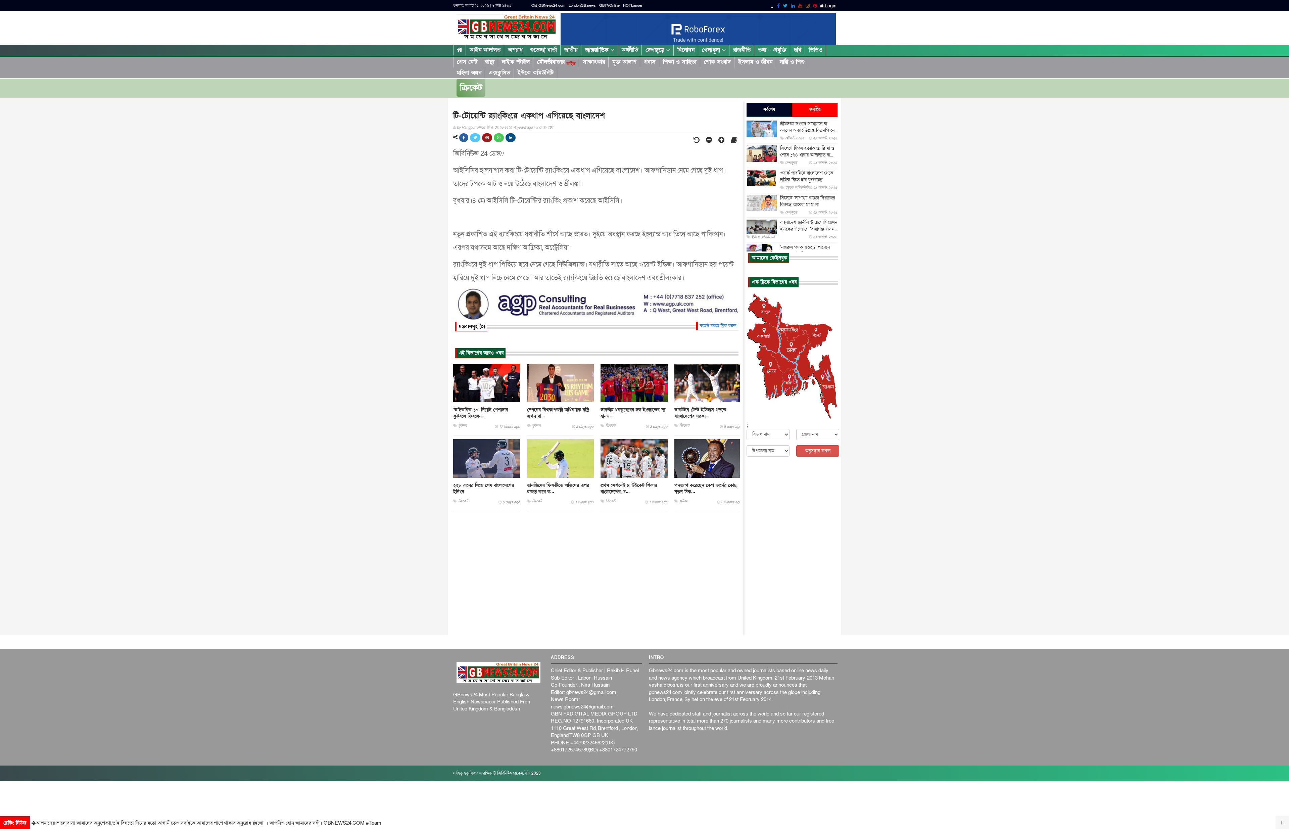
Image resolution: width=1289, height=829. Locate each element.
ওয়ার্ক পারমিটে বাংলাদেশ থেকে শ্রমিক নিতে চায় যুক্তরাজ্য (806, 176)
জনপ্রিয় (815, 109)
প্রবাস (650, 62)
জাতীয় (571, 50)
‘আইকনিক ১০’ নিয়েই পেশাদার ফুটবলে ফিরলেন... (480, 413)
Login (830, 6)
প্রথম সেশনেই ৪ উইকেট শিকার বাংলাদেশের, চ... (629, 488)
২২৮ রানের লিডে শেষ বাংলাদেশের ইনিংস (483, 488)
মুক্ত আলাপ (624, 62)
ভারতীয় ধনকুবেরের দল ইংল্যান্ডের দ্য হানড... (633, 413)
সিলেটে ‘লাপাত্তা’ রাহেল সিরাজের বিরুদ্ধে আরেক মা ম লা (807, 201)
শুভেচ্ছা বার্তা (543, 50)
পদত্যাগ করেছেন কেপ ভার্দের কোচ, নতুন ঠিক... (705, 488)
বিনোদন (686, 50)
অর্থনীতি (630, 50)
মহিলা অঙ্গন (469, 73)
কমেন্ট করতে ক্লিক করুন (718, 325)
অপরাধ (515, 50)
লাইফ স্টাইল (516, 62)
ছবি (797, 50)
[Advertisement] (596, 573)
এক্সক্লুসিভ (499, 73)
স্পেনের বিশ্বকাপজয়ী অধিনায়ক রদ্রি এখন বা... (558, 413)
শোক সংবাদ (717, 62)
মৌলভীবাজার (556, 62)
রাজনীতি (742, 50)
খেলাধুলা (712, 50)
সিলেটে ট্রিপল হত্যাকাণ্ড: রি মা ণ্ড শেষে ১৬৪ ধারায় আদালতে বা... (807, 151)
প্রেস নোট (467, 62)
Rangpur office (473, 127)
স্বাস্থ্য (489, 62)
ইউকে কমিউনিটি (536, 73)
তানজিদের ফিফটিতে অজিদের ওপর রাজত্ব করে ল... (558, 488)
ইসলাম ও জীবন (755, 62)
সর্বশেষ (769, 109)
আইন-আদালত (485, 50)
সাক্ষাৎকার (594, 62)
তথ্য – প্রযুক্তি (772, 50)
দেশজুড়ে (656, 50)
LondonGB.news (582, 5)
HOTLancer (632, 5)
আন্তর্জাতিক (598, 50)
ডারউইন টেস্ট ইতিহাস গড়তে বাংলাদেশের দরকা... (700, 413)
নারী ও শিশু (792, 62)
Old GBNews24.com (548, 5)
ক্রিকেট (471, 87)
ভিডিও (815, 50)
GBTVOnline (609, 5)
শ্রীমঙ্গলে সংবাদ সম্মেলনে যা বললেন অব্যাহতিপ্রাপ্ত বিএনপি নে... (809, 127)
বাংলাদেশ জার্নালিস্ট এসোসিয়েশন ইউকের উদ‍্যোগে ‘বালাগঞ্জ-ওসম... (809, 226)
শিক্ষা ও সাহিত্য (680, 62)
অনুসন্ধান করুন (817, 451)
